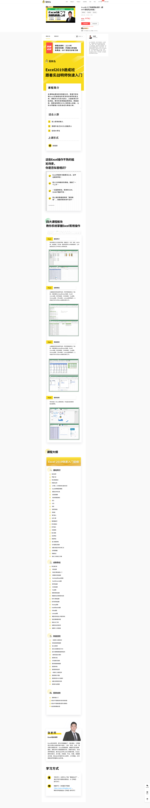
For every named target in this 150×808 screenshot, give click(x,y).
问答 (90, 1)
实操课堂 (85, 1)
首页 (67, 1)
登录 (105, 1)
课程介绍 (48, 36)
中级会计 (78, 1)
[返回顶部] (147, 799)
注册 (107, 1)
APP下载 (100, 1)
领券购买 (85, 23)
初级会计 (72, 1)
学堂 (95, 1)
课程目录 (56, 36)
